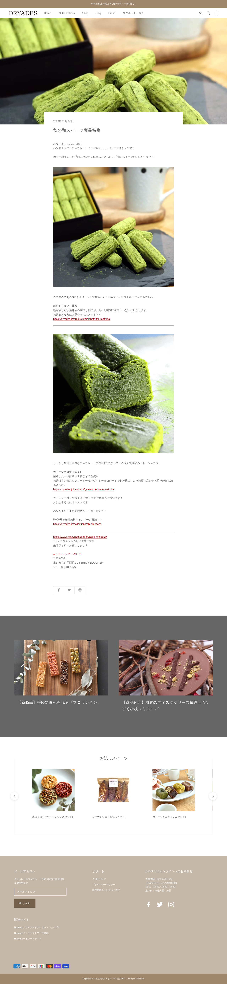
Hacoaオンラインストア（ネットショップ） (37, 927)
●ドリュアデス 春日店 (67, 553)
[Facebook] (148, 904)
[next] (213, 796)
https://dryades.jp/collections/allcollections (77, 523)
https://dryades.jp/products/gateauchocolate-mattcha (83, 489)
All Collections (67, 12)
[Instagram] (171, 904)
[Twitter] (160, 904)
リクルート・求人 (133, 12)
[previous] (14, 796)
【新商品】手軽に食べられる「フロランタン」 (59, 702)
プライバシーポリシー (103, 884)
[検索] (208, 13)
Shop (85, 12)
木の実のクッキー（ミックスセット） (53, 816)
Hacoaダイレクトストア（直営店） (32, 933)
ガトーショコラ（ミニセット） (170, 816)
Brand (111, 12)
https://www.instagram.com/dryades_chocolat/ (80, 536)
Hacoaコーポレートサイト (27, 938)
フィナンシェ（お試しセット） (109, 816)
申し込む (24, 903)
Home (47, 12)
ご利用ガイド (99, 879)
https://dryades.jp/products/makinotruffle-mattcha (81, 318)
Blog (98, 12)
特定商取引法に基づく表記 (106, 890)
